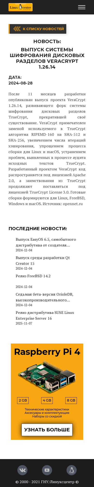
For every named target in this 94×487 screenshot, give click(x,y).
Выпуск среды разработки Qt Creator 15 (43, 260)
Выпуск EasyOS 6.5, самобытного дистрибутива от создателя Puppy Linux (46, 242)
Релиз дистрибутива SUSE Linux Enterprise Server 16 (45, 315)
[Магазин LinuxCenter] (72, 470)
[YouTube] (47, 470)
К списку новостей (43, 29)
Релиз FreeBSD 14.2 (33, 276)
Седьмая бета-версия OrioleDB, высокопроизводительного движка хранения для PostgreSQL (47, 297)
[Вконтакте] (22, 470)
